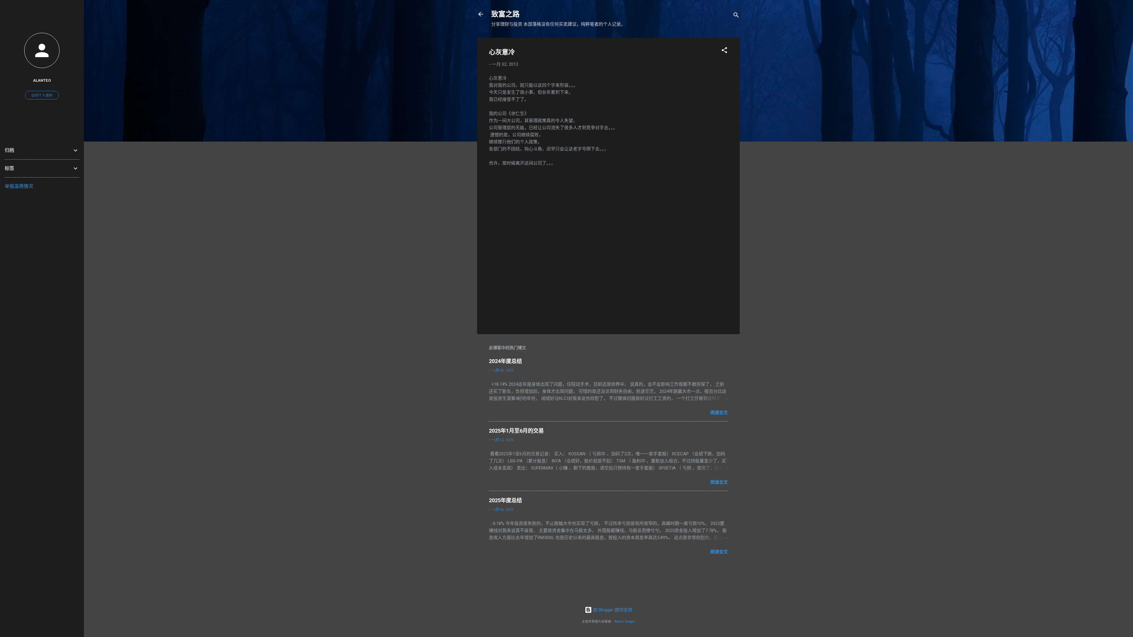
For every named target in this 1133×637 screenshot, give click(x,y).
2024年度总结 (505, 361)
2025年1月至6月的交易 (516, 431)
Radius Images (624, 621)
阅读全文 (719, 412)
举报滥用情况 (19, 186)
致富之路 (505, 14)
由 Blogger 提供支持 (612, 610)
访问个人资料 (42, 95)
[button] (724, 51)
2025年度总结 (505, 500)
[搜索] (736, 16)
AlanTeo (42, 80)
